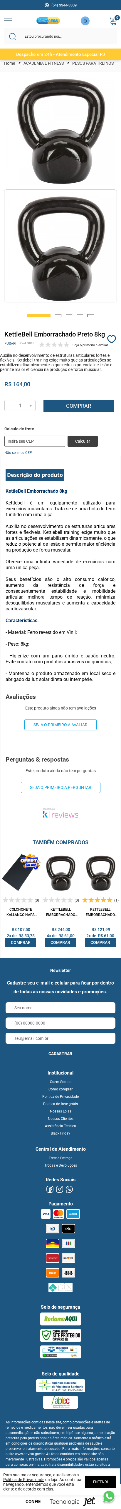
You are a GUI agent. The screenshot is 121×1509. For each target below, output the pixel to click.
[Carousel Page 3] (69, 315)
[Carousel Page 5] (91, 315)
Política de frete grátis (60, 1104)
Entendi (100, 1482)
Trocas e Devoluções (60, 1165)
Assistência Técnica (60, 1126)
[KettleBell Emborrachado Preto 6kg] (100, 872)
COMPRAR (21, 942)
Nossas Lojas (60, 1111)
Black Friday (60, 1133)
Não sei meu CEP (18, 453)
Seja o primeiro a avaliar (60, 724)
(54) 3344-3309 (64, 5)
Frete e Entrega (61, 1158)
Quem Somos (60, 1082)
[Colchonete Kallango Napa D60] (20, 872)
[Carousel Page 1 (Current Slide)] (39, 315)
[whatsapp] (69, 1189)
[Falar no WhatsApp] (108, 1496)
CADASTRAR (60, 1053)
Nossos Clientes (60, 1119)
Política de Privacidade (60, 1097)
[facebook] (50, 1189)
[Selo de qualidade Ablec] (60, 1402)
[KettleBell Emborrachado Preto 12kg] (60, 872)
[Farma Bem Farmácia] (48, 22)
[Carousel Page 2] (58, 315)
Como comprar (60, 1089)
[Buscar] (12, 36)
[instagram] (59, 1189)
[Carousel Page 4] (80, 315)
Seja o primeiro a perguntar (60, 787)
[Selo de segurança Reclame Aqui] (60, 1319)
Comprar (78, 406)
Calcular (82, 441)
